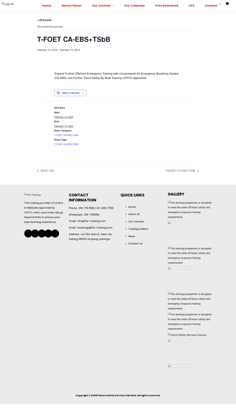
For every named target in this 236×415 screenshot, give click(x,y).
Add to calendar (71, 92)
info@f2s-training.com (91, 221)
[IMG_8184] (180, 350)
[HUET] (190, 209)
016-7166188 (91, 214)
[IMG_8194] (180, 278)
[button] (103, 5)
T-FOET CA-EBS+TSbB (66, 135)
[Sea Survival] (190, 255)
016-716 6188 (86, 208)
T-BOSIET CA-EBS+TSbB (180, 170)
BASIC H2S (47, 170)
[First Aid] (190, 301)
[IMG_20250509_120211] (180, 375)
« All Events (44, 20)
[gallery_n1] (187, 334)
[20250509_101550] (180, 232)
